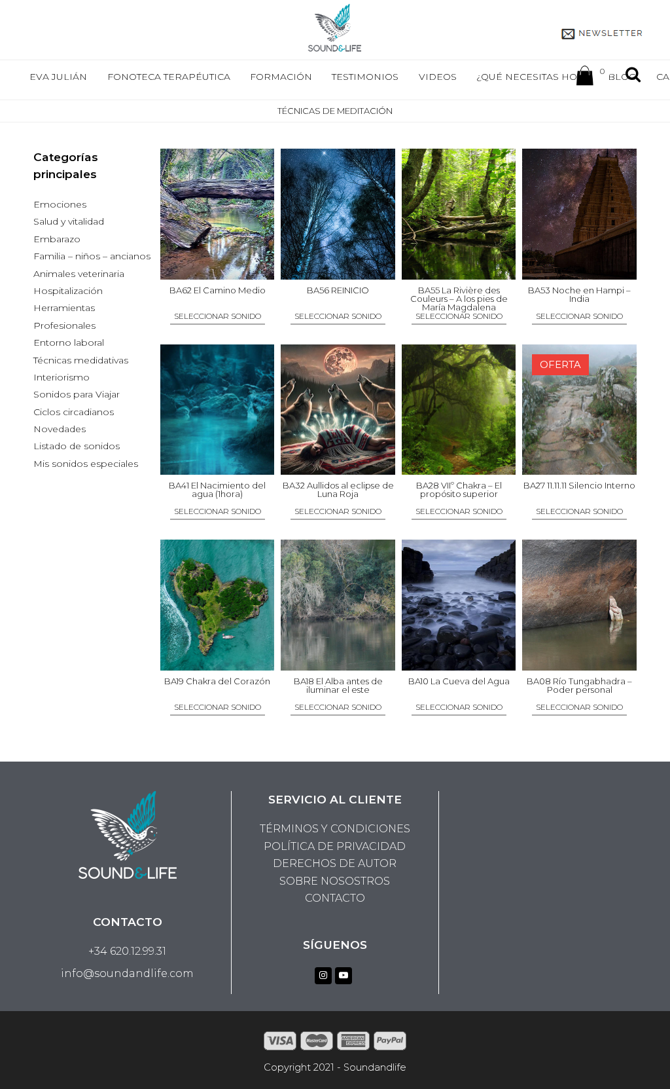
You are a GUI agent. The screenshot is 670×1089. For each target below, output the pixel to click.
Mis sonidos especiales (85, 464)
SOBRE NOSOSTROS (334, 881)
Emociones (59, 204)
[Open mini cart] (585, 78)
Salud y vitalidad (68, 221)
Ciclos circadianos (73, 412)
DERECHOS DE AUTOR (335, 863)
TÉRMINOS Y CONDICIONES (335, 828)
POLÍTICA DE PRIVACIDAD (335, 846)
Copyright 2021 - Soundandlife (335, 1067)
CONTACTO (335, 898)
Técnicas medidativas (80, 360)
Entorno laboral (68, 342)
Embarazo (56, 239)
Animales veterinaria (78, 274)
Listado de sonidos (76, 446)
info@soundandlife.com (127, 973)
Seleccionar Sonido (217, 316)
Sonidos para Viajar (76, 394)
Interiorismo (61, 377)
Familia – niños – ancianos (91, 256)
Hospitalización (68, 291)
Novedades (59, 429)
